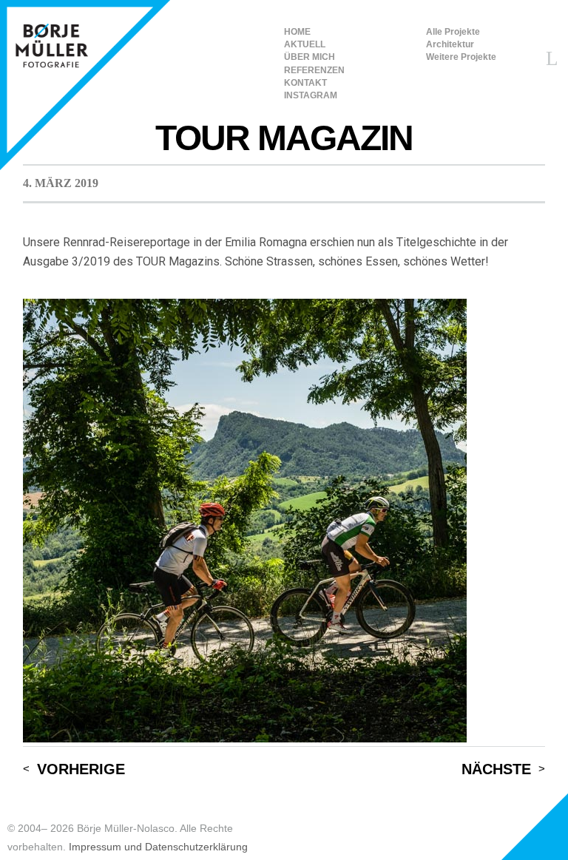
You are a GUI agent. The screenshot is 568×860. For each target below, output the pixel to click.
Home (297, 32)
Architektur (450, 44)
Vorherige (81, 769)
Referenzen (314, 70)
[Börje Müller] (85, 85)
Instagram (310, 95)
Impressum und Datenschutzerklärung (158, 847)
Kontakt (305, 83)
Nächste (496, 769)
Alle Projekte (453, 32)
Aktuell (304, 44)
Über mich (309, 57)
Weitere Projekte (461, 57)
